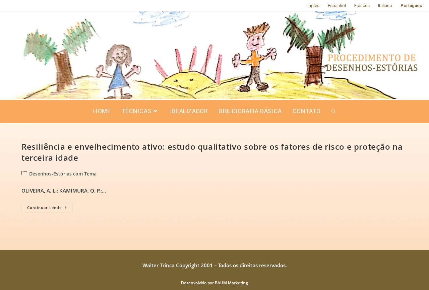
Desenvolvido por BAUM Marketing (214, 283)
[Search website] (333, 111)
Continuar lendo (50, 206)
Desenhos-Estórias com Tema (63, 173)
